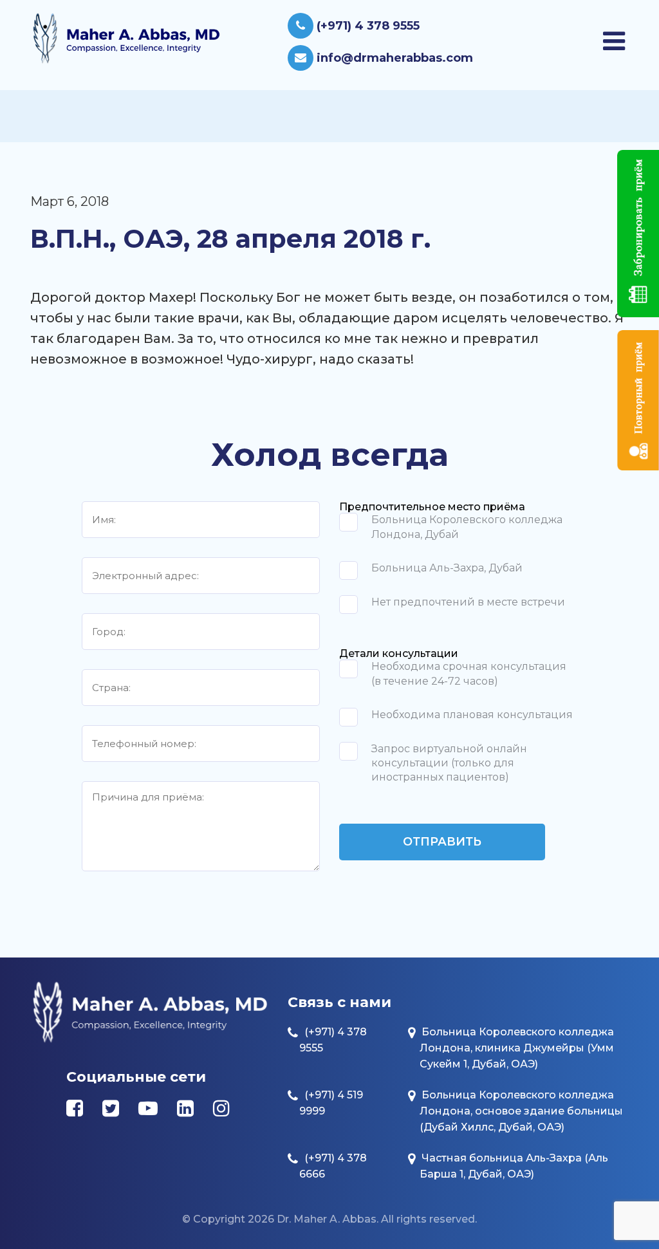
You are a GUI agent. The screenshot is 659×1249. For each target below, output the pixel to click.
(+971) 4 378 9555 (366, 26)
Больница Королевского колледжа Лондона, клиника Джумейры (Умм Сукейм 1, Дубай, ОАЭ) (517, 1048)
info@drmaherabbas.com (393, 58)
